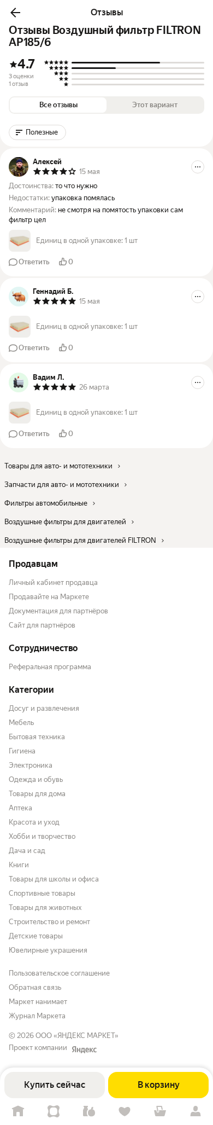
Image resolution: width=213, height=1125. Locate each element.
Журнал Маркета (37, 1016)
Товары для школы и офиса (54, 879)
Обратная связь (35, 987)
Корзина (159, 1111)
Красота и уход (34, 822)
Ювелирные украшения (48, 950)
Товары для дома (37, 794)
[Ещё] (197, 166)
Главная (18, 1111)
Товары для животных (45, 907)
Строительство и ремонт (49, 922)
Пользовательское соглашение (59, 973)
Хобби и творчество (42, 836)
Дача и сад (27, 850)
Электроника (30, 765)
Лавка (88, 1111)
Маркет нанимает (38, 1002)
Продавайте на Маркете (49, 597)
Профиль (195, 1111)
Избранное (124, 1111)
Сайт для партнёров (42, 625)
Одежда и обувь (36, 779)
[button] (15, 12)
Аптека (20, 808)
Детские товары (36, 936)
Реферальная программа (50, 667)
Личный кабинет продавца (53, 582)
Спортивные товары (42, 893)
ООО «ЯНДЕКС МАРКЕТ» (77, 1035)
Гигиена (22, 751)
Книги (19, 865)
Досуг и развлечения (44, 708)
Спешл (53, 1111)
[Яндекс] (84, 1049)
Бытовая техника (37, 737)
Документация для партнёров (58, 611)
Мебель (21, 722)
